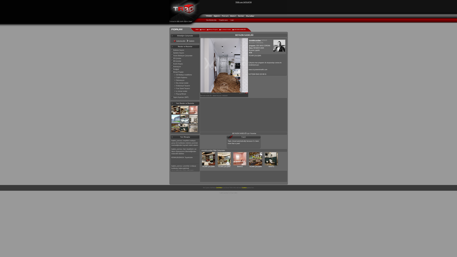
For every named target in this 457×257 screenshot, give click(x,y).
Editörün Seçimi (178, 50)
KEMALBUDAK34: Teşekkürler (182, 157)
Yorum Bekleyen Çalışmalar (182, 56)
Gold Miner (219, 187)
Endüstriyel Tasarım (183, 86)
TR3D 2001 (232, 187)
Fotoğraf (176, 69)
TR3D (197, 29)
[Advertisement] (243, 115)
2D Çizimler (177, 58)
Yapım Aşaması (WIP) (181, 97)
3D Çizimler (177, 61)
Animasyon (177, 66)
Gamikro (244, 187)
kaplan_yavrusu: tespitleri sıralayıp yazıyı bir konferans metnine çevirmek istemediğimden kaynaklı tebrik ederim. (184, 143)
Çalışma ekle (180, 41)
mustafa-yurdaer (255, 40)
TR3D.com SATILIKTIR (243, 2)
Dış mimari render (182, 83)
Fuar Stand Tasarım (183, 88)
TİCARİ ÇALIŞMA (208, 166)
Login (232, 20)
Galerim (191, 41)
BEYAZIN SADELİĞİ (240, 29)
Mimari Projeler (213, 29)
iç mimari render (226, 29)
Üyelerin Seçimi (178, 53)
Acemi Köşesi (178, 64)
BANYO (240, 166)
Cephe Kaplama (181, 77)
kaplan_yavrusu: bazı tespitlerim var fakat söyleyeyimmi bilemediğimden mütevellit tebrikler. (183, 151)
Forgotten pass (223, 20)
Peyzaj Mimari (181, 94)
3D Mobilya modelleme (184, 75)
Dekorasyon (180, 80)
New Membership (211, 20)
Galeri (204, 29)
